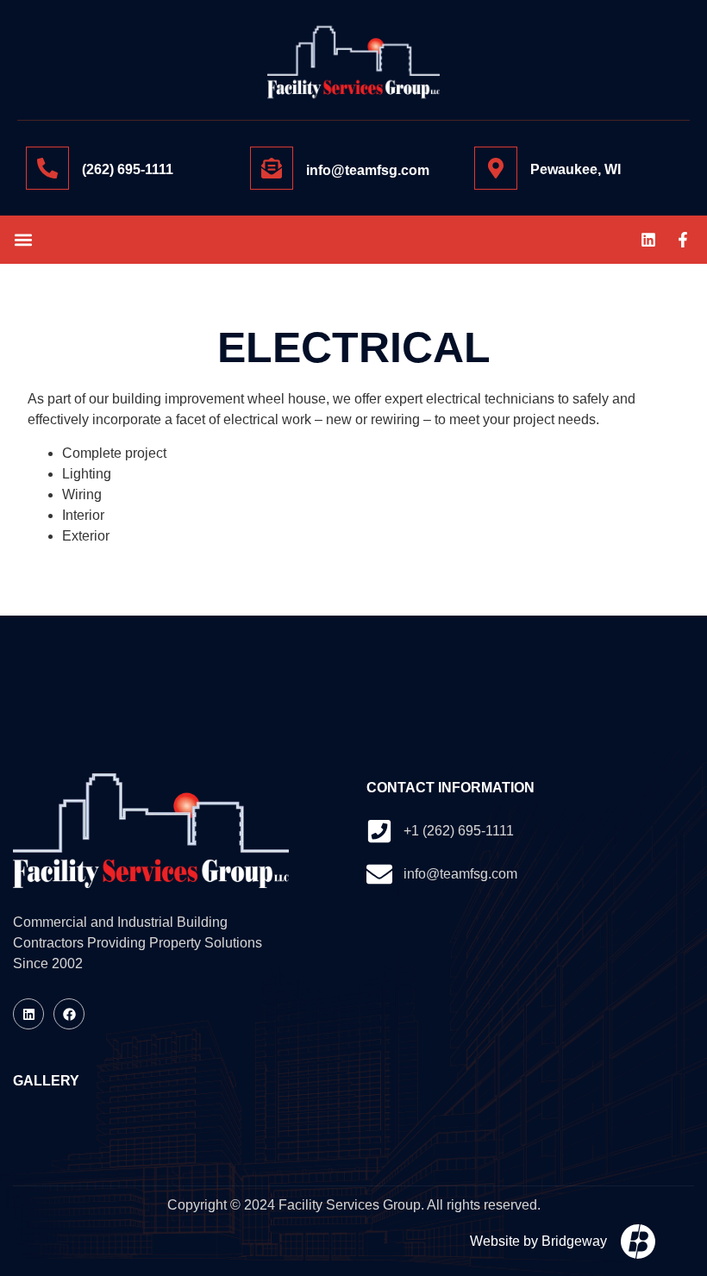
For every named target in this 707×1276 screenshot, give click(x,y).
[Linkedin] (648, 239)
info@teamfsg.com (367, 170)
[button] (23, 239)
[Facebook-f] (682, 239)
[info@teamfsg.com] (271, 168)
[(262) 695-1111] (47, 168)
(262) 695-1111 (127, 169)
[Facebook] (68, 1013)
